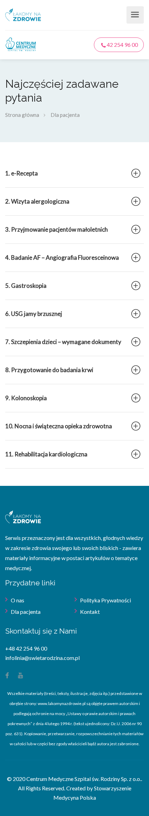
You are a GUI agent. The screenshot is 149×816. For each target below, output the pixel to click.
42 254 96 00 (122, 44)
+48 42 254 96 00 (26, 648)
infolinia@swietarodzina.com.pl (42, 657)
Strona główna (22, 115)
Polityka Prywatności (105, 600)
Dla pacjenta (26, 611)
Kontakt (90, 611)
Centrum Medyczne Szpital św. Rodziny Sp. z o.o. (83, 778)
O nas (17, 600)
